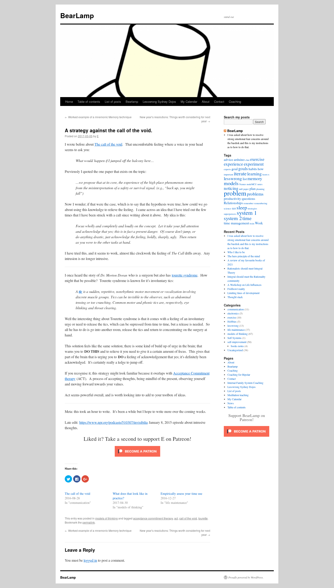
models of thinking (106, 518)
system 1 (247, 212)
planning (260, 189)
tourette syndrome (184, 275)
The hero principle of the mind (243, 256)
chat (247, 160)
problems (255, 194)
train (252, 223)
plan (252, 188)
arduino (239, 159)
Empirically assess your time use (181, 493)
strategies (252, 208)
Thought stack (235, 297)
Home (69, 101)
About (205, 101)
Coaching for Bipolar (238, 374)
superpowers (230, 214)
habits (253, 169)
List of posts (113, 101)
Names (242, 184)
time (247, 218)
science (227, 208)
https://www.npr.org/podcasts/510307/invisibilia (113, 422)
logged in (90, 560)
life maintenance (236, 329)
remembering (260, 203)
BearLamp (77, 15)
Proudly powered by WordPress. (246, 577)
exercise (257, 159)
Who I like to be (236, 252)
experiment (254, 164)
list (245, 178)
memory (254, 178)
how (261, 169)
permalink (88, 522)
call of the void (188, 518)
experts (227, 169)
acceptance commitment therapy (153, 518)
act (176, 518)
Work (259, 223)
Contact (219, 101)
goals (243, 168)
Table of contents (88, 101)
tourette (203, 518)
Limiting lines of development (243, 293)
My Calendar (189, 101)
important (228, 174)
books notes (237, 346)
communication (235, 309)
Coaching (235, 101)
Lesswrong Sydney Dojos (159, 101)
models (231, 183)
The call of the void (108, 144)
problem (235, 193)
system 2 (233, 218)
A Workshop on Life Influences (244, 285)
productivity (232, 198)
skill (234, 208)
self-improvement (236, 342)
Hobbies (232, 321)
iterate (240, 173)
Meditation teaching (238, 395)
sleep (242, 207)
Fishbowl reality (236, 289)
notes (259, 184)
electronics (233, 313)
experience (233, 164)
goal (235, 169)
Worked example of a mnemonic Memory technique (98, 117)
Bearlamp (132, 101)
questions (248, 198)
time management (236, 223)
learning (254, 173)
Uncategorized (235, 350)
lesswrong (233, 178)
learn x (265, 174)
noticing (231, 188)
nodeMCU (252, 184)
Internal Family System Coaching (245, 383)
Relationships (233, 203)
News (230, 403)
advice (228, 159)
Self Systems (234, 338)
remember (249, 203)
